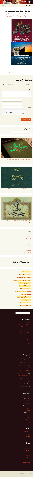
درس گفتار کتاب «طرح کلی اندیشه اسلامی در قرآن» (18, 159)
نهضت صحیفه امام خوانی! (22, 383)
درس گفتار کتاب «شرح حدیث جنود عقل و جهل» (19, 189)
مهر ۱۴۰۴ (28, 422)
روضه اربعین (27, 73)
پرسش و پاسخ (29, 236)
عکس (29, 434)
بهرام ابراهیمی (27, 371)
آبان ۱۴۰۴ (28, 419)
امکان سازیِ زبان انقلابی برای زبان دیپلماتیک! (24, 342)
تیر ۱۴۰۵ (28, 401)
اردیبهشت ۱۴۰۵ (27, 405)
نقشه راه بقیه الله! (20, 370)
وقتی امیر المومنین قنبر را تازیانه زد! (21, 381)
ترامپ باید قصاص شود (26, 339)
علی (29, 362)
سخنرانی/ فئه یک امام (8, 73)
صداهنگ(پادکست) (27, 431)
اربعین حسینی (28, 16)
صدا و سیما (29, 243)
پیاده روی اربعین (11, 16)
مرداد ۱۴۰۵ (28, 398)
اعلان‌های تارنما (28, 233)
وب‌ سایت (29, 107)
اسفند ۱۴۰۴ (28, 410)
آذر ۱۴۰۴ (28, 417)
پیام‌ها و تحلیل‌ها (28, 238)
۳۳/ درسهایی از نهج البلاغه (22, 362)
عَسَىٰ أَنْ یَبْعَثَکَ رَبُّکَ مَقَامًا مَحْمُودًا (24, 345)
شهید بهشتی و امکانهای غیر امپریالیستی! (23, 332)
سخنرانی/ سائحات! (23, 368)
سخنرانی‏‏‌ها (29, 240)
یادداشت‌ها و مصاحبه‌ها (16, 14)
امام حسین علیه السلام (20, 16)
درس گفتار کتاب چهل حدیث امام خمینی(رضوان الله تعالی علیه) (17, 221)
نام (30, 100)
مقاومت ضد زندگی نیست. (25, 348)
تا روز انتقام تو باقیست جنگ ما (25, 322)
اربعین (7, 14)
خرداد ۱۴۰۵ (28, 403)
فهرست (29, 5)
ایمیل (30, 104)
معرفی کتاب (29, 248)
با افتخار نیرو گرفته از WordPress (25, 473)
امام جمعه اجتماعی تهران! (23, 365)
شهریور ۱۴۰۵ (27, 396)
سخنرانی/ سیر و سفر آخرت (21, 378)
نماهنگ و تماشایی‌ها (28, 250)
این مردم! (28, 337)
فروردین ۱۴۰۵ (27, 408)
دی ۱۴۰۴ (28, 415)
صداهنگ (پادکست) (28, 245)
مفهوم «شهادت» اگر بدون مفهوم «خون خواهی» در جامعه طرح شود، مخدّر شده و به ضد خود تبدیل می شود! (23, 326)
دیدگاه (29, 89)
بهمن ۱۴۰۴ (28, 412)
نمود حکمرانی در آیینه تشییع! (25, 330)
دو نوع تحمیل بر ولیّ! (26, 334)
